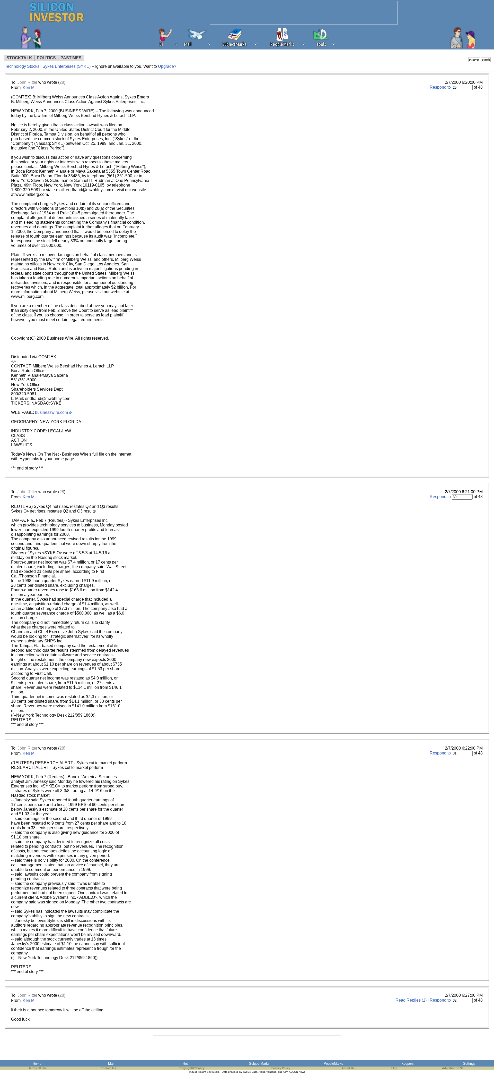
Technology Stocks (22, 66)
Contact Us (108, 1068)
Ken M (28, 87)
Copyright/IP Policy (192, 1068)
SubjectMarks (259, 1063)
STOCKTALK (19, 58)
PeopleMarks (333, 1063)
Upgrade (166, 66)
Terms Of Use (38, 1068)
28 (61, 82)
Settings (469, 1063)
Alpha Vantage (267, 1071)
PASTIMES (71, 58)
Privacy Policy (280, 1068)
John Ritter (27, 82)
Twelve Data (250, 1071)
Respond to (440, 87)
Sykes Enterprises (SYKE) (66, 66)
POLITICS (46, 58)
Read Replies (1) (411, 1000)
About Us (348, 1068)
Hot (185, 1063)
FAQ (394, 1068)
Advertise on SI (452, 1068)
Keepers (407, 1063)
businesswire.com (51, 412)
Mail (111, 1063)
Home (37, 1063)
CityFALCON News (294, 1071)
